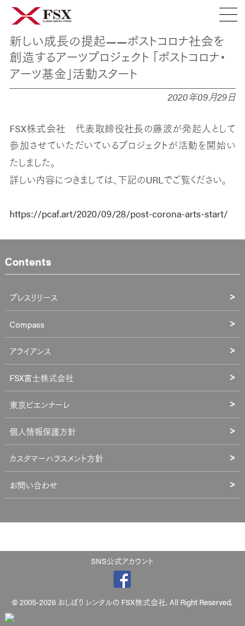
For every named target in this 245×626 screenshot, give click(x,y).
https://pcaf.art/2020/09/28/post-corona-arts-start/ (119, 213)
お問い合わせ (34, 485)
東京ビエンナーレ (40, 404)
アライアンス (30, 351)
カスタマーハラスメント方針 (56, 458)
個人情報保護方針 (43, 431)
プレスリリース (34, 297)
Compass (27, 324)
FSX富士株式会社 (42, 378)
